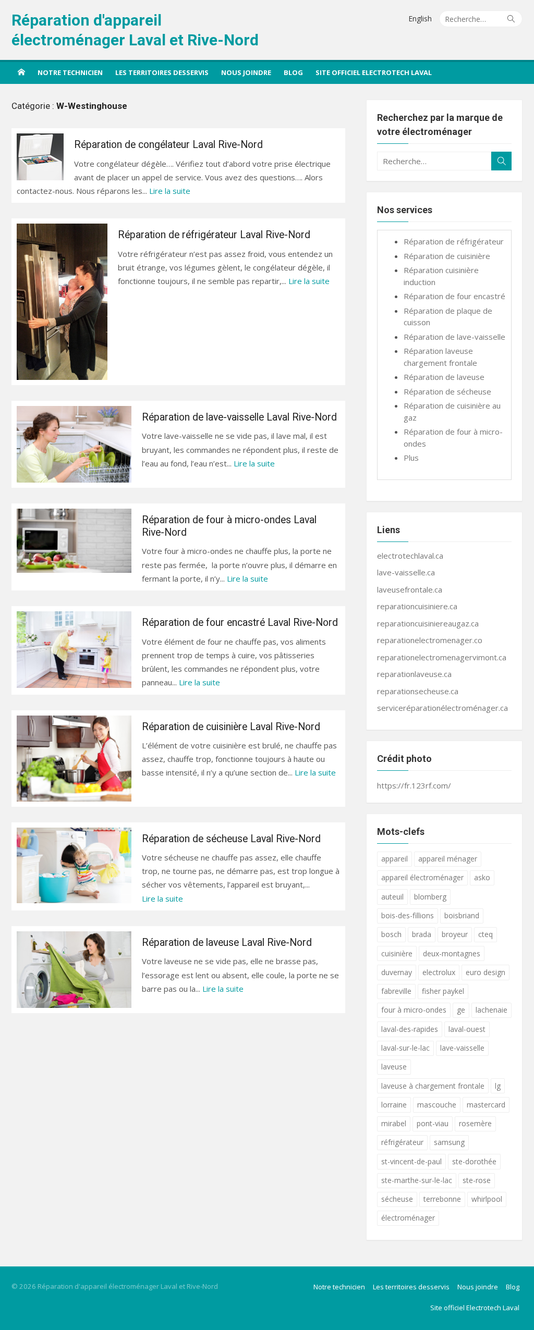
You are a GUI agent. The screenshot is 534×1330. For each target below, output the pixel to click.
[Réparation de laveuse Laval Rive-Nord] (74, 969)
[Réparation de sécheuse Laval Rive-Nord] (74, 866)
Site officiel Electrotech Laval (373, 72)
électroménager (408, 1218)
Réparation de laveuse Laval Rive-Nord (227, 943)
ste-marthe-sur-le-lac (416, 1180)
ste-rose (477, 1180)
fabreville (396, 991)
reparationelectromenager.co (429, 640)
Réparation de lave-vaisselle (454, 336)
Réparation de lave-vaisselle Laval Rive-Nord (239, 417)
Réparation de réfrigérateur (454, 241)
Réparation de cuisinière (447, 256)
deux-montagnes (451, 953)
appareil (394, 859)
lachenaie (491, 1010)
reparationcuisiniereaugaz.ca (428, 623)
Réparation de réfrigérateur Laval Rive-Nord (214, 235)
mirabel (393, 1123)
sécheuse (397, 1199)
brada (421, 934)
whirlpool (486, 1199)
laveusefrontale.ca (409, 589)
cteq (485, 934)
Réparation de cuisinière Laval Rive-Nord (231, 727)
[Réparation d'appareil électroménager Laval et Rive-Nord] (21, 72)
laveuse (394, 1067)
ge (461, 1010)
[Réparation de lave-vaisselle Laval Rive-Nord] (74, 444)
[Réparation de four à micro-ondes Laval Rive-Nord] (74, 541)
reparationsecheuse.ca (417, 691)
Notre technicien (70, 72)
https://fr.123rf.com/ (414, 785)
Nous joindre (246, 72)
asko (482, 877)
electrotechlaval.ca (410, 555)
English (420, 18)
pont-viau (432, 1123)
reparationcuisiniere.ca (417, 606)
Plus (411, 457)
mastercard (486, 1105)
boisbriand (461, 915)
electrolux (438, 972)
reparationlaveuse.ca (414, 674)
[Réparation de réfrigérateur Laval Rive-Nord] (62, 301)
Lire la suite (169, 191)
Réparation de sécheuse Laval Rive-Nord (231, 839)
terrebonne (442, 1199)
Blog (293, 72)
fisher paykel (443, 991)
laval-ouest (467, 1029)
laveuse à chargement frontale (432, 1086)
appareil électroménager (422, 877)
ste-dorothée (474, 1161)
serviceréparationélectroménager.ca (442, 708)
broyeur (455, 934)
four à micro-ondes (413, 1010)
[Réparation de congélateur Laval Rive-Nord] (40, 156)
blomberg (430, 897)
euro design (485, 972)
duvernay (396, 972)
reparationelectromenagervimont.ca (441, 657)
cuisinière (396, 953)
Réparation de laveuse (444, 377)
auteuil (392, 897)
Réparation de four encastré (454, 296)
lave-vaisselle (462, 1048)
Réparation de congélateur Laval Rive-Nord (168, 145)
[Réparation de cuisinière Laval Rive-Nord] (74, 759)
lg (498, 1086)
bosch (391, 934)
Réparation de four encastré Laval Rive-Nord (240, 623)
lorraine (394, 1105)
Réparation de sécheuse (447, 391)
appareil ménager (447, 859)
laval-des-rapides (409, 1029)
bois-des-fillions (407, 915)
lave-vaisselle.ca (406, 572)
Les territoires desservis (162, 72)
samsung (449, 1142)
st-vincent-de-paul (411, 1161)
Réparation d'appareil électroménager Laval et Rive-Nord (135, 30)
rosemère (475, 1123)
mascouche (436, 1105)
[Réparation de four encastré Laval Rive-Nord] (74, 649)
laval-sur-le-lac (405, 1048)
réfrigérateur (402, 1142)
